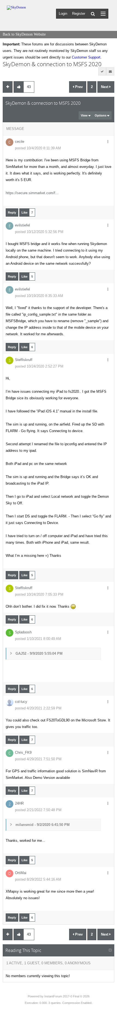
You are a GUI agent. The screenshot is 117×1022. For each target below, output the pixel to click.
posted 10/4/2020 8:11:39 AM (38, 148)
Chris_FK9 (23, 752)
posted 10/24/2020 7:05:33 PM (39, 594)
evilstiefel (22, 225)
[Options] (107, 141)
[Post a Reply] (8, 87)
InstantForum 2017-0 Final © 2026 (67, 996)
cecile (19, 141)
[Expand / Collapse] (110, 950)
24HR (19, 803)
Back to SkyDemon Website (24, 34)
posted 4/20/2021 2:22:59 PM (38, 708)
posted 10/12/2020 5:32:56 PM (39, 232)
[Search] (93, 13)
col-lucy (21, 702)
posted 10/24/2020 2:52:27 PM (39, 366)
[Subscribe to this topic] (110, 71)
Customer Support (86, 57)
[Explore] (103, 13)
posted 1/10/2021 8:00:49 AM (38, 639)
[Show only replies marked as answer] (102, 71)
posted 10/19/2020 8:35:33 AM (39, 296)
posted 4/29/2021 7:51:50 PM (38, 759)
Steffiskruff (23, 360)
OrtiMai (20, 873)
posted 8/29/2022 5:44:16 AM (38, 879)
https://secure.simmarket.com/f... (32, 193)
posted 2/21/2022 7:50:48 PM (38, 810)
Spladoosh (23, 632)
